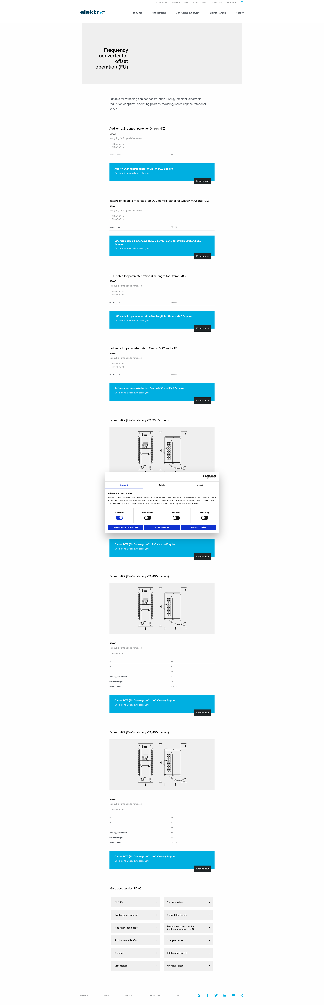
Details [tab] (162, 485)
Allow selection (162, 527)
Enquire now (202, 181)
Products (137, 13)
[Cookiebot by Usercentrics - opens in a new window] (205, 477)
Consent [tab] (124, 485)
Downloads (217, 2)
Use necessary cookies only (126, 527)
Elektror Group (217, 13)
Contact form (199, 2)
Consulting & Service (188, 13)
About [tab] (200, 485)
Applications (159, 13)
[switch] (147, 518)
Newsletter (161, 2)
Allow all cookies (198, 527)
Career (240, 13)
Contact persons (180, 2)
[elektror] (92, 12)
